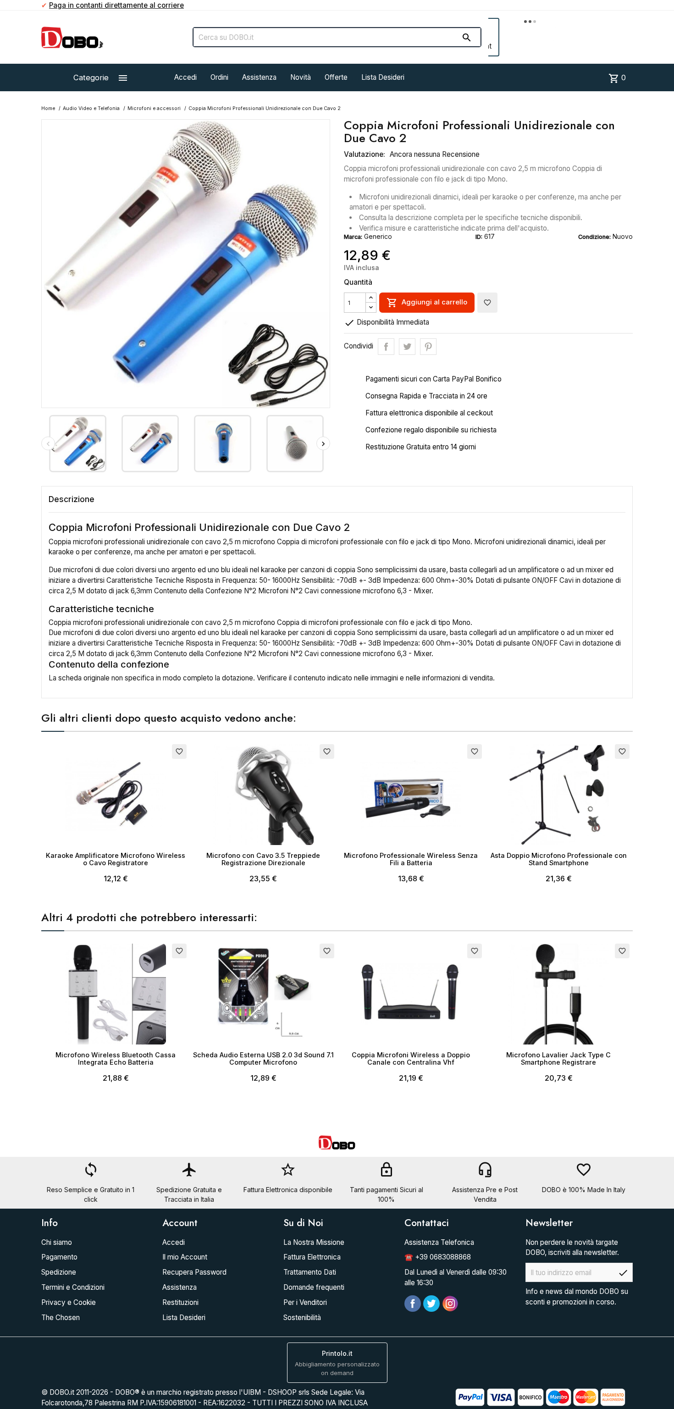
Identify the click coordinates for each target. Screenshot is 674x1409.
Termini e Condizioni (73, 1287)
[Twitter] (431, 1303)
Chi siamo (56, 1242)
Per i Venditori (305, 1302)
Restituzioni (180, 1302)
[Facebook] (412, 1303)
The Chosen (60, 1317)
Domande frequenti (313, 1287)
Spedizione (58, 1272)
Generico (378, 236)
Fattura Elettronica (312, 1257)
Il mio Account (184, 1257)
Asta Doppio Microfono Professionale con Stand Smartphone (559, 859)
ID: (478, 236)
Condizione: (594, 236)
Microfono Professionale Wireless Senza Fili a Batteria (411, 859)
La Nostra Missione (313, 1242)
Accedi (185, 77)
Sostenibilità (302, 1317)
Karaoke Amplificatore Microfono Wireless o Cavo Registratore (115, 859)
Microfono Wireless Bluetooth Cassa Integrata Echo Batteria (115, 1058)
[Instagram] (450, 1303)
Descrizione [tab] (71, 499)
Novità (300, 77)
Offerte (336, 77)
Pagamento (59, 1257)
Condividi (386, 346)
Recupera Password (194, 1272)
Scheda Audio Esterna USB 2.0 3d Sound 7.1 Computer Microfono (263, 1058)
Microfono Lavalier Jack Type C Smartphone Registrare (558, 1058)
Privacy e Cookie (68, 1302)
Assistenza (259, 77)
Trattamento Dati (309, 1272)
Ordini (219, 77)
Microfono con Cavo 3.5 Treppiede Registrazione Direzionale (263, 859)
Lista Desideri (382, 77)
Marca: (353, 236)
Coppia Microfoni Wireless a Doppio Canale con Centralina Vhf (411, 1058)
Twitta (407, 346)
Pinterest (428, 346)
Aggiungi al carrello (427, 302)
